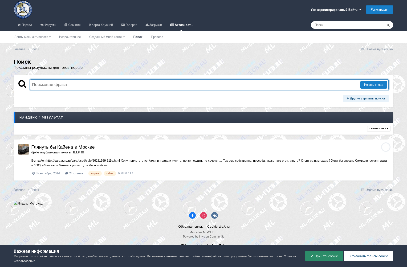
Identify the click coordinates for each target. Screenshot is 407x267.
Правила (157, 37)
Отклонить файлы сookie (368, 256)
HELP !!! (78, 152)
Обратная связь (190, 226)
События (74, 25)
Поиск (137, 37)
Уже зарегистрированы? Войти (335, 10)
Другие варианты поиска (367, 98)
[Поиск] (388, 25)
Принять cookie (325, 256)
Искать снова (373, 84)
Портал (26, 25)
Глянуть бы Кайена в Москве (63, 147)
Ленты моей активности (31, 37)
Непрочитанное (70, 37)
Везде (372, 25)
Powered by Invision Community (203, 236)
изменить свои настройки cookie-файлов (193, 256)
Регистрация (379, 9)
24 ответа (75, 173)
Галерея (131, 25)
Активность (183, 25)
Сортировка (378, 128)
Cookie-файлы (218, 226)
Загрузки (155, 25)
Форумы (50, 25)
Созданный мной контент (107, 37)
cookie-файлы (47, 256)
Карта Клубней (102, 25)
